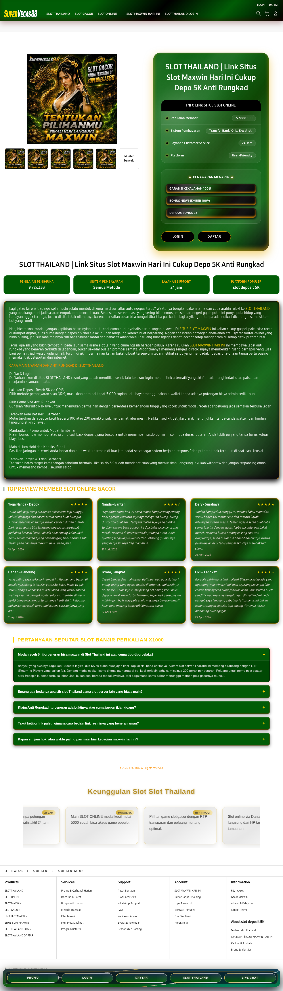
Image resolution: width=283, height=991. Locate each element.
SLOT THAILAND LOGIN (18, 929)
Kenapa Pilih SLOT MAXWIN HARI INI (252, 936)
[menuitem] (58, 14)
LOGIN (177, 236)
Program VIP (181, 922)
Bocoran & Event (71, 897)
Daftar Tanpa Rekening (187, 897)
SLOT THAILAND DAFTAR (19, 935)
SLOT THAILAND (257, 308)
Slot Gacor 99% (127, 897)
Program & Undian (72, 903)
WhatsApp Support (129, 903)
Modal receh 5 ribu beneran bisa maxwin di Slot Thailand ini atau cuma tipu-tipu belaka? (85, 654)
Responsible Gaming (130, 929)
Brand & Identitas (241, 949)
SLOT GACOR (12, 909)
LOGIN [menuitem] (261, 4)
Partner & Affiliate (241, 943)
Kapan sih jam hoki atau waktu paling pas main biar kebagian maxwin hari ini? (78, 739)
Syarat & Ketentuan (129, 922)
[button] (267, 14)
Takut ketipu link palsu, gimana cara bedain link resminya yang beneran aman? (78, 723)
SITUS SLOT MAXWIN (195, 329)
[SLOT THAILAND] (20, 13)
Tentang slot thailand (243, 930)
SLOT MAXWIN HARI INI (207, 345)
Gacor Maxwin (239, 897)
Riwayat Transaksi (184, 909)
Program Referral (71, 929)
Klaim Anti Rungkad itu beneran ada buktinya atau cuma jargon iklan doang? (77, 707)
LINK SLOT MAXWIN (16, 916)
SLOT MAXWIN (13, 903)
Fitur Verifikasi (182, 916)
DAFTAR (214, 236)
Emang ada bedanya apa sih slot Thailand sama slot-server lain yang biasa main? (80, 691)
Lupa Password (183, 903)
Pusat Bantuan (126, 890)
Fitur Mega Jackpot (72, 922)
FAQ (120, 909)
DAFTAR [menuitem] (273, 4)
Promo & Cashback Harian (76, 890)
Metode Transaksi (71, 909)
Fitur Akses (237, 890)
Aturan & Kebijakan (242, 903)
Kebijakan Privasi (128, 916)
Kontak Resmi (239, 909)
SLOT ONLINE (12, 897)
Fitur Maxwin (68, 916)
